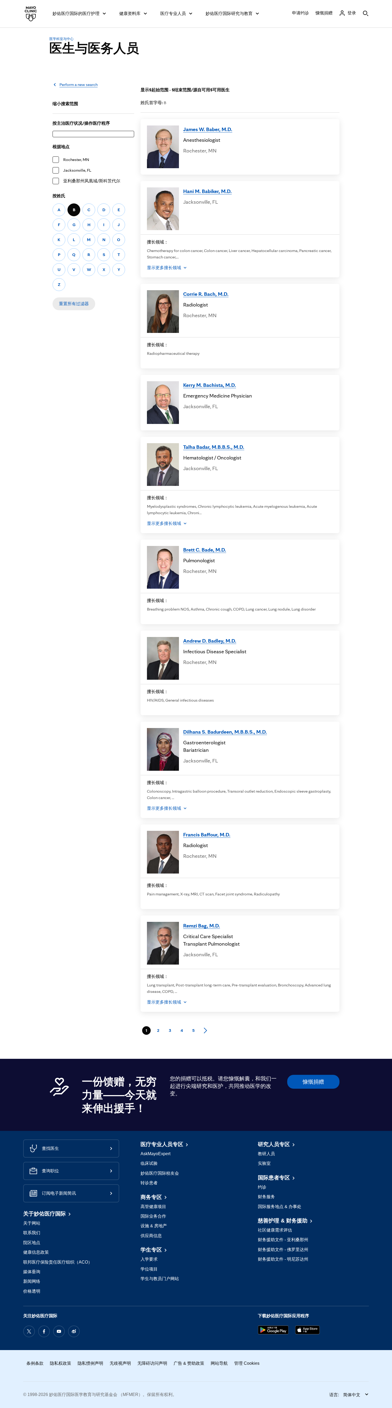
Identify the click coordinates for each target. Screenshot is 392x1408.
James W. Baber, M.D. (207, 129)
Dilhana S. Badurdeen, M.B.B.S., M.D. (225, 732)
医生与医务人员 (94, 48)
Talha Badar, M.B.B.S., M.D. (213, 447)
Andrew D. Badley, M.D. (209, 641)
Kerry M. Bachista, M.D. (209, 385)
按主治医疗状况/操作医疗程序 (81, 123)
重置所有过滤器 (74, 303)
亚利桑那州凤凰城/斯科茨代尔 (91, 180)
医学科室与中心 (61, 39)
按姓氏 (59, 195)
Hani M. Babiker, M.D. (207, 191)
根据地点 (61, 146)
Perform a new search (78, 84)
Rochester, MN (76, 159)
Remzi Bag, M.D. (201, 925)
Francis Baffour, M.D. (206, 834)
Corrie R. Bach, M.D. (206, 294)
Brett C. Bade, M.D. (204, 549)
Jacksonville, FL (77, 170)
